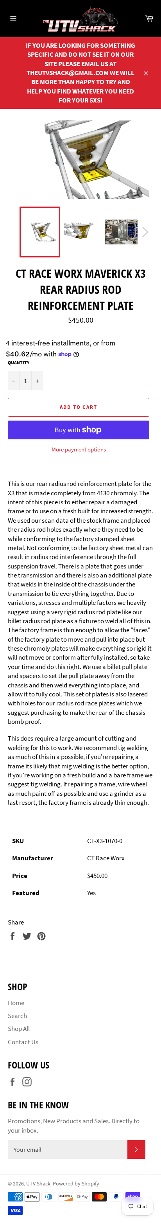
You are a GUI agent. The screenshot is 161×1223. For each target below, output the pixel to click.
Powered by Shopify (76, 1183)
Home (16, 1002)
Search (17, 1015)
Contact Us (23, 1042)
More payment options (79, 449)
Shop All (19, 1028)
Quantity (18, 362)
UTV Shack (38, 1183)
